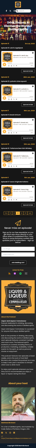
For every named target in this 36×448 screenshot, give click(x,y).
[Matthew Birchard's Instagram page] (11, 432)
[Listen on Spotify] (20, 274)
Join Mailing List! (18, 262)
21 (10, 213)
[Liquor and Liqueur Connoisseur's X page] (9, 11)
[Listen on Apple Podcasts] (15, 274)
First (6, 213)
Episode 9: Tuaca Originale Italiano (14, 182)
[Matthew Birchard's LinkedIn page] (15, 432)
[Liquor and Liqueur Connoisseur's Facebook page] (6, 11)
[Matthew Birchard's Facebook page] (3, 432)
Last (30, 213)
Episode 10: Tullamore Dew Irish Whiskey (16, 148)
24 (22, 213)
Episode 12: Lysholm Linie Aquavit (14, 81)
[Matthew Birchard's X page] (7, 432)
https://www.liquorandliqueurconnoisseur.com (16, 438)
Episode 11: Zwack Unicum (11, 115)
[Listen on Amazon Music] (26, 274)
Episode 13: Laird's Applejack (12, 48)
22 (14, 213)
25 (25, 213)
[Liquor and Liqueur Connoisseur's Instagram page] (13, 11)
